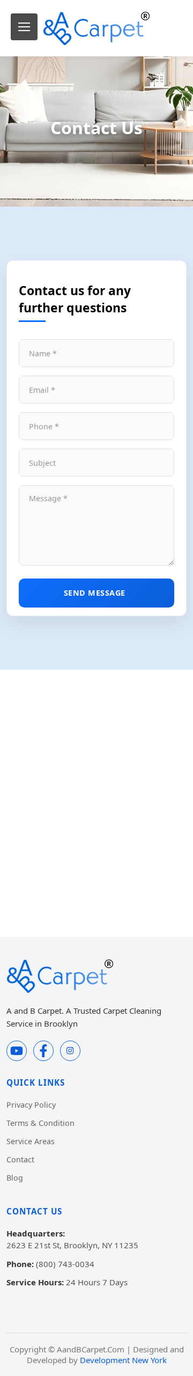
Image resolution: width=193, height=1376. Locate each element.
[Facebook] (43, 1051)
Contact (20, 1159)
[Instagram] (70, 1051)
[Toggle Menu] (24, 26)
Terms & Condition (40, 1123)
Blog (14, 1178)
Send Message (94, 593)
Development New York (123, 1360)
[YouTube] (16, 1051)
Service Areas (30, 1141)
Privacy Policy (31, 1105)
